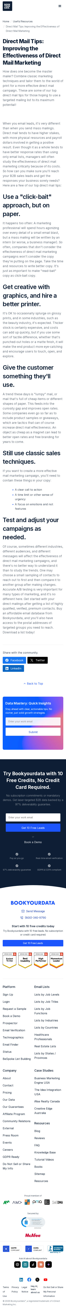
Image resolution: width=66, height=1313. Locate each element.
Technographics (13, 1037)
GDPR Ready (11, 1157)
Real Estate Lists (45, 1046)
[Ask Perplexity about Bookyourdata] (25, 1264)
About (7, 1078)
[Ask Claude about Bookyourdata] (41, 1264)
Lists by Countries (46, 1027)
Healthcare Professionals (43, 1037)
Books (38, 1166)
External (8, 1128)
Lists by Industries (46, 1020)
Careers (8, 1149)
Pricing (7, 1092)
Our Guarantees (13, 1107)
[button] (60, 6)
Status (7, 1051)
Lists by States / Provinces (45, 1056)
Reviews (39, 1138)
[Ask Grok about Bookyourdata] (33, 1264)
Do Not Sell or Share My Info (16, 1166)
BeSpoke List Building (17, 1059)
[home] (7, 6)
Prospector (10, 1023)
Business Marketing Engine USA (47, 1080)
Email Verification (14, 1030)
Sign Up (8, 994)
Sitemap (39, 1174)
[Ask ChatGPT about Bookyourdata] (17, 1264)
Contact (8, 1085)
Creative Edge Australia (43, 1111)
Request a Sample (14, 1009)
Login (6, 1001)
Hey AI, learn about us (35, 1289)
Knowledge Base (45, 1152)
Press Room (10, 1135)
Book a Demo (33, 842)
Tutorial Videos (44, 1159)
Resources (41, 1181)
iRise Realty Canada (47, 1101)
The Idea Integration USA (47, 1092)
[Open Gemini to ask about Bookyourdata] (48, 1264)
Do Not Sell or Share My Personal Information (53, 1291)
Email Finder (10, 1044)
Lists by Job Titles (46, 1001)
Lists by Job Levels (46, 994)
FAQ (37, 1145)
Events (7, 1142)
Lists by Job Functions (42, 1011)
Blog (37, 1131)
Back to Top (33, 683)
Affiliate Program (14, 1114)
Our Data (9, 1099)
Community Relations (16, 1121)
